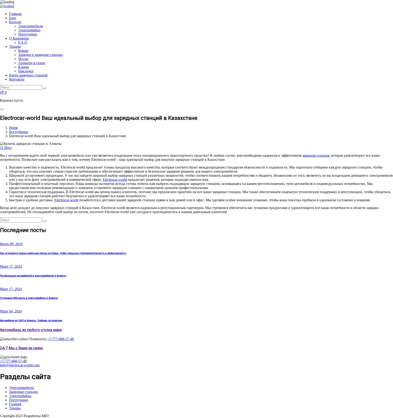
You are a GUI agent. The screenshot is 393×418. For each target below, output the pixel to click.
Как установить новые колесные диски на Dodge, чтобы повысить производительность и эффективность (63, 253)
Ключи (23, 67)
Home (13, 128)
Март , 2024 (11, 266)
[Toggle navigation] (2, 109)
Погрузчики (27, 34)
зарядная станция (315, 155)
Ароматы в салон (31, 63)
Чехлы (23, 59)
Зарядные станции (23, 392)
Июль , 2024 (11, 244)
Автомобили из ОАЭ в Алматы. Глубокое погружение (31, 320)
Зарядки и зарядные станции (40, 55)
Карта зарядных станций (28, 75)
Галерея (15, 404)
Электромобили (30, 26)
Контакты (16, 79)
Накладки (25, 71)
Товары (15, 46)
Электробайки (29, 30)
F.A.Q (22, 42)
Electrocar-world (115, 179)
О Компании (19, 38)
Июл (6, 148)
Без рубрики (18, 132)
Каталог (15, 22)
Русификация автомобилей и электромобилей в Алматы (33, 275)
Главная (15, 14)
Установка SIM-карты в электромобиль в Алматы (29, 298)
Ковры (23, 51)
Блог (12, 18)
